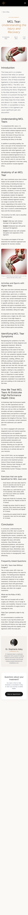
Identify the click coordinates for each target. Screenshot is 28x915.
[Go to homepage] (3, 3)
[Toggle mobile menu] (25, 3)
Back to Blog (6, 12)
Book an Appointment (14, 694)
